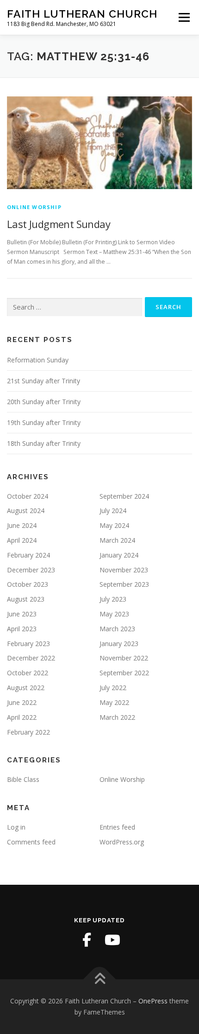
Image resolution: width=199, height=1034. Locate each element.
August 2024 (25, 510)
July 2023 (113, 599)
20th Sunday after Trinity (44, 401)
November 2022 (124, 657)
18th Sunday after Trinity (44, 443)
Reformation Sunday (37, 359)
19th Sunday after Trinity (44, 422)
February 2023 (28, 643)
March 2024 (117, 540)
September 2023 (124, 584)
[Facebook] (86, 940)
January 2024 (119, 555)
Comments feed (31, 841)
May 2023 (114, 613)
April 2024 (22, 540)
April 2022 (22, 717)
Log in (16, 827)
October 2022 (27, 672)
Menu (183, 17)
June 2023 (22, 613)
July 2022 (113, 687)
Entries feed (117, 827)
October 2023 (27, 584)
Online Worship (34, 206)
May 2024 (114, 525)
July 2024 (113, 510)
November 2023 (124, 569)
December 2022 (31, 657)
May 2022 (114, 702)
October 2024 (27, 496)
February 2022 (28, 732)
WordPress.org (122, 841)
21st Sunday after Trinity (43, 380)
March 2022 (117, 717)
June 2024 (22, 525)
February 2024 (28, 555)
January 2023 (119, 643)
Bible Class (23, 779)
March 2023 (117, 628)
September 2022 (124, 672)
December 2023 (31, 569)
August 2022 (25, 687)
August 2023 (25, 599)
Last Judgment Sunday (58, 224)
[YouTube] (112, 940)
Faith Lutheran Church (82, 13)
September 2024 (124, 496)
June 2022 (22, 702)
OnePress (153, 1000)
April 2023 (22, 628)
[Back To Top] (99, 979)
